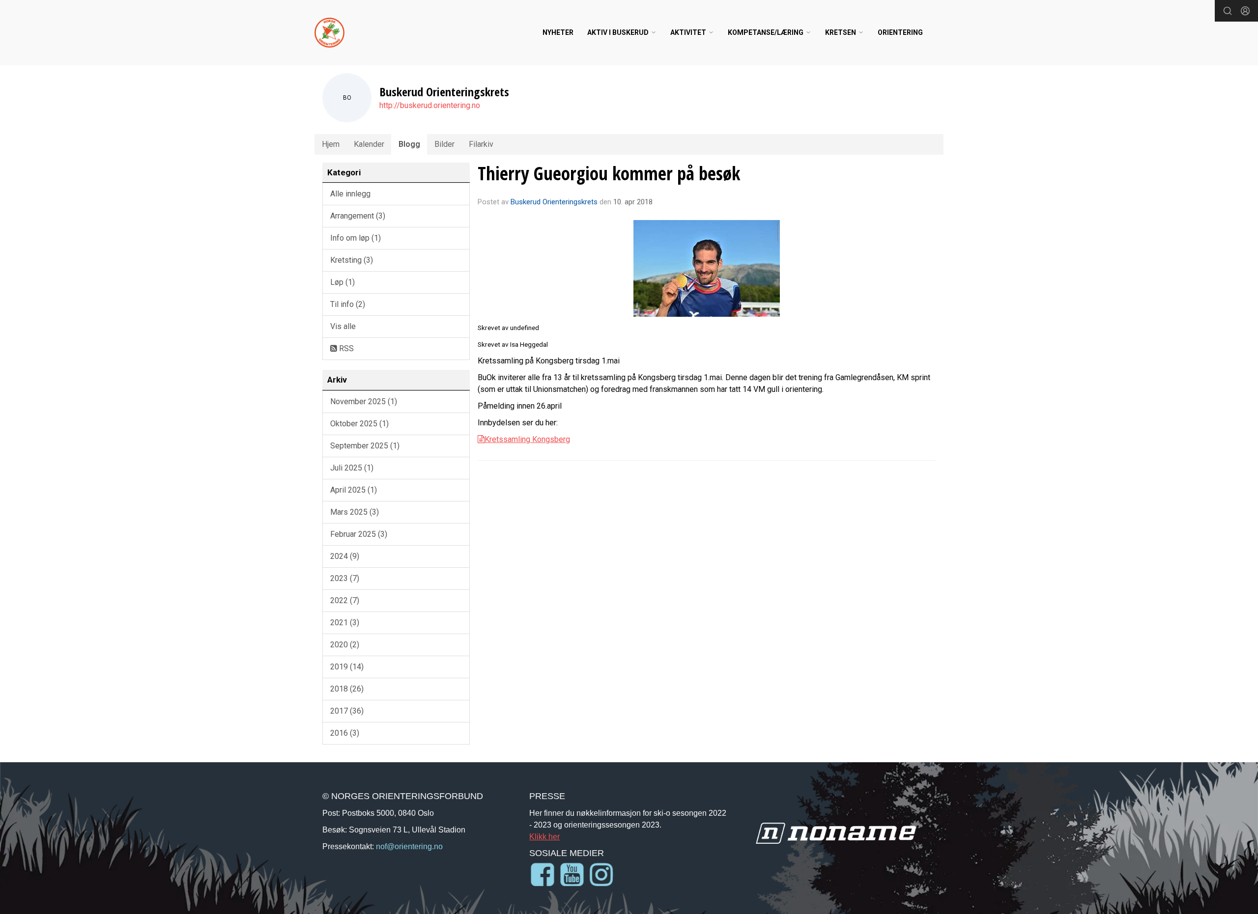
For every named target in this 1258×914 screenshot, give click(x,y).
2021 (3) (344, 622)
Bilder (444, 144)
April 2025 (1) (353, 490)
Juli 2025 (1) (351, 467)
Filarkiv (481, 144)
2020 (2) (344, 644)
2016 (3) (344, 733)
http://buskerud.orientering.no (429, 105)
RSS (345, 348)
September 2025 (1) (365, 445)
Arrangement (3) (357, 216)
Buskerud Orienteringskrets (554, 201)
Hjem (331, 144)
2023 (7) (344, 578)
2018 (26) (347, 688)
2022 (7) (344, 600)
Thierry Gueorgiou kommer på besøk (609, 173)
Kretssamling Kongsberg (527, 439)
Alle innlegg (350, 193)
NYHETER (558, 32)
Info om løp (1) (355, 238)
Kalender (369, 144)
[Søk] (1227, 11)
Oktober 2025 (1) (359, 423)
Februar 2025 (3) (358, 534)
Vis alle (343, 326)
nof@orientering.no (409, 846)
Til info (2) (347, 304)
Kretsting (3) (351, 260)
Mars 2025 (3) (354, 512)
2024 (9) (344, 556)
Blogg (409, 144)
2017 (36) (347, 711)
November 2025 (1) (363, 401)
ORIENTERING (900, 32)
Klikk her (544, 836)
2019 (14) (347, 666)
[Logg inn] (1245, 11)
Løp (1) (342, 282)
